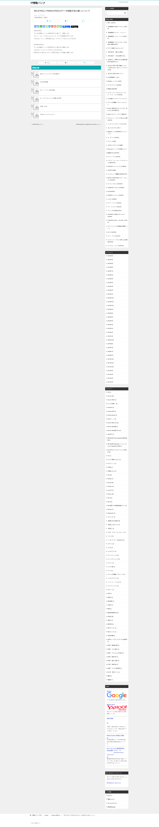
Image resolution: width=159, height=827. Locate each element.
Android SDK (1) (111, 411)
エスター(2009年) (112, 199)
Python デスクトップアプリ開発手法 (117, 114)
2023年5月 (110, 278)
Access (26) (110, 396)
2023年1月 (110, 294)
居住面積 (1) (110, 601)
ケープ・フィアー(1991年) (114, 203)
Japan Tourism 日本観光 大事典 (115, 735)
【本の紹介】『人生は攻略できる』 (116, 55)
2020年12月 (110, 340)
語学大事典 (110, 718)
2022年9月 (110, 309)
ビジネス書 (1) (111, 566)
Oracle (45, 17)
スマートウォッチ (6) (113, 555)
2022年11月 (110, 301)
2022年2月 (110, 328)
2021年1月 (110, 336)
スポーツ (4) (110, 543)
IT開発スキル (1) (111, 471)
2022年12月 (110, 298)
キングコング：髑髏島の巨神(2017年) (117, 174)
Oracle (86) (110, 482)
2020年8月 (110, 343)
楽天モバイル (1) (111, 628)
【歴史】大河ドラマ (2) (113, 524)
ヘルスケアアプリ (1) (113, 578)
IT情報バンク (38, 2)
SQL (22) (109, 501)
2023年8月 (110, 267)
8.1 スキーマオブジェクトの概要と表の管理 (50, 98)
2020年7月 (110, 347)
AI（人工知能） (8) (112, 403)
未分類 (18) (110, 616)
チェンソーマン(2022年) (113, 156)
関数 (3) (109, 676)
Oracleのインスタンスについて (47, 114)
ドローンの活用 (111, 141)
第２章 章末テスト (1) (113, 672)
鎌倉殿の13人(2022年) (113, 152)
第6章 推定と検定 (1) (113, 660)
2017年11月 (110, 363)
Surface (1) (110, 509)
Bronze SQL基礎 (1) (112, 426)
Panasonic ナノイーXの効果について (117, 149)
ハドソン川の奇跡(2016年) (114, 210)
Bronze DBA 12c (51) (113, 422)
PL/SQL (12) (110, 486)
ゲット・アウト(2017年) (113, 236)
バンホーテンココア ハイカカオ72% (116, 124)
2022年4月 (110, 320)
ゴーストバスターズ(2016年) (115, 183)
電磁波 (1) (110, 679)
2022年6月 (110, 317)
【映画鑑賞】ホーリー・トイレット (116, 32)
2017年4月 (110, 374)
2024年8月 (110, 255)
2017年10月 (110, 366)
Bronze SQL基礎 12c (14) (114, 430)
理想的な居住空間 (112, 88)
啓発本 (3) (110, 597)
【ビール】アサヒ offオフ (114, 127)
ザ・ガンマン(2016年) (113, 137)
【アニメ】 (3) (111, 517)
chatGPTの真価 (111, 170)
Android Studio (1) (112, 415)
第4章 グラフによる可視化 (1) (115, 653)
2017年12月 (110, 359)
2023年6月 (110, 275)
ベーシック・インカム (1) (114, 582)
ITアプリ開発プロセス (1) (114, 459)
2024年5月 (110, 259)
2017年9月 (110, 370)
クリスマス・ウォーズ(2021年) (115, 245)
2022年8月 (110, 313)
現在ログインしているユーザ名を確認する (50, 73)
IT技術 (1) (110, 467)
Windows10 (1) (111, 513)
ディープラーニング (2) (113, 559)
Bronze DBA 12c (38, 17)
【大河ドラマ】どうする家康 (115, 145)
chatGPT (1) (110, 434)
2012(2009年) (111, 191)
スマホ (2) (110, 547)
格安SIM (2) (110, 624)
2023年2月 (110, 290)
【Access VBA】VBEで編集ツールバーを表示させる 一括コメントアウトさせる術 (117, 67)
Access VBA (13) (111, 399)
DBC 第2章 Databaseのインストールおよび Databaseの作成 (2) (117, 445)
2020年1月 (110, 351)
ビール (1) (110, 570)
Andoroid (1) (110, 407)
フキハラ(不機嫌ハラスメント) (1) (116, 574)
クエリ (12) (110, 536)
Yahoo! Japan (111, 704)
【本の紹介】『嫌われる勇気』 (115, 52)
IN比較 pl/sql (43, 106)
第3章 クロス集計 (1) (113, 649)
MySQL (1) (110, 478)
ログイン (109, 795)
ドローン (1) (110, 563)
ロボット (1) (110, 589)
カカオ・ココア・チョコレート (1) (116, 532)
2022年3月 (110, 324)
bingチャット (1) (111, 419)
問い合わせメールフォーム (114, 782)
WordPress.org (111, 806)
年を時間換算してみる (113, 77)
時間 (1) (109, 608)
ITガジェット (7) (111, 463)
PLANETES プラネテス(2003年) (115, 187)
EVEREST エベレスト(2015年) (115, 195)
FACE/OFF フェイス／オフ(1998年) (116, 166)
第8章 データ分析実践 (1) (114, 668)
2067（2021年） (111, 22)
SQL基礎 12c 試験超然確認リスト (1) (117, 505)
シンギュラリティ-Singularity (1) (115, 540)
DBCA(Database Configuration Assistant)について (88, 124)
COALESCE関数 (44, 82)
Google (109, 691)
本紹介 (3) (110, 620)
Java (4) (109, 475)
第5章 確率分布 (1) (112, 656)
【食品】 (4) (110, 528)
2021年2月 (110, 332)
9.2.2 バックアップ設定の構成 (47, 90)
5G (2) (109, 392)
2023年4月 (110, 282)
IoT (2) (109, 455)
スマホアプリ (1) (111, 551)
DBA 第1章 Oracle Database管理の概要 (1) (117, 439)
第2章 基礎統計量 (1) (113, 645)
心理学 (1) (110, 605)
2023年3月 (110, 286)
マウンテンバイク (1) (113, 585)
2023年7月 (110, 271)
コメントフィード (112, 803)
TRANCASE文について (37, 124)
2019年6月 (110, 355)
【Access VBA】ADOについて (115, 73)
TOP (36, 815)
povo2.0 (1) (110, 490)
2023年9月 (110, 263)
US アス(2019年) (111, 232)
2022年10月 (110, 305)
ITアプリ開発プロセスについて (115, 48)
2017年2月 (110, 382)
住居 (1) (109, 593)
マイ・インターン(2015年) (114, 206)
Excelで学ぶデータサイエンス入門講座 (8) (117, 451)
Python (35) (110, 494)
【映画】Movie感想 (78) (113, 521)
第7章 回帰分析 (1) (112, 664)
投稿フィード (110, 799)
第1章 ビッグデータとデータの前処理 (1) (117, 640)
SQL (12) (109, 497)
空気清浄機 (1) (111, 635)
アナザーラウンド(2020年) (114, 85)
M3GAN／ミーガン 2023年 (114, 81)
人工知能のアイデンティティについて (117, 98)
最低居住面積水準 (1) (113, 612)
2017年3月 (110, 378)
